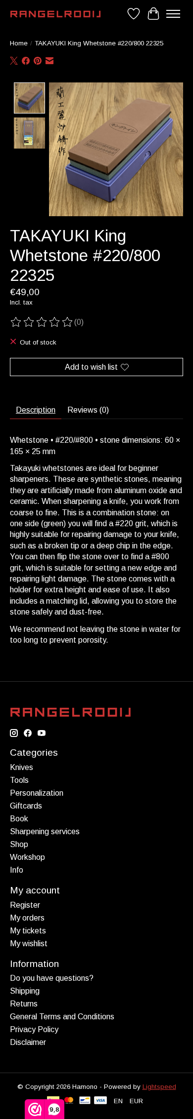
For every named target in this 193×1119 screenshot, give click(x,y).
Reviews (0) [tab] (88, 410)
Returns (24, 1004)
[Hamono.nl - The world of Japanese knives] (55, 14)
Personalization (36, 793)
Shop (19, 844)
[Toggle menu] (173, 14)
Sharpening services (45, 831)
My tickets (28, 930)
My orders (27, 918)
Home (19, 43)
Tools (19, 780)
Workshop (27, 857)
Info (16, 870)
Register (25, 905)
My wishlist (29, 943)
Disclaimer (28, 1042)
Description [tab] (35, 410)
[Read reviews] (42, 322)
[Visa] (100, 1101)
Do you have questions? (52, 978)
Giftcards (26, 806)
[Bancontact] (85, 1101)
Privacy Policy (34, 1029)
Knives (21, 767)
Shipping (25, 991)
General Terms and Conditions (62, 1016)
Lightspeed (159, 1086)
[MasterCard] (68, 1101)
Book (19, 818)
